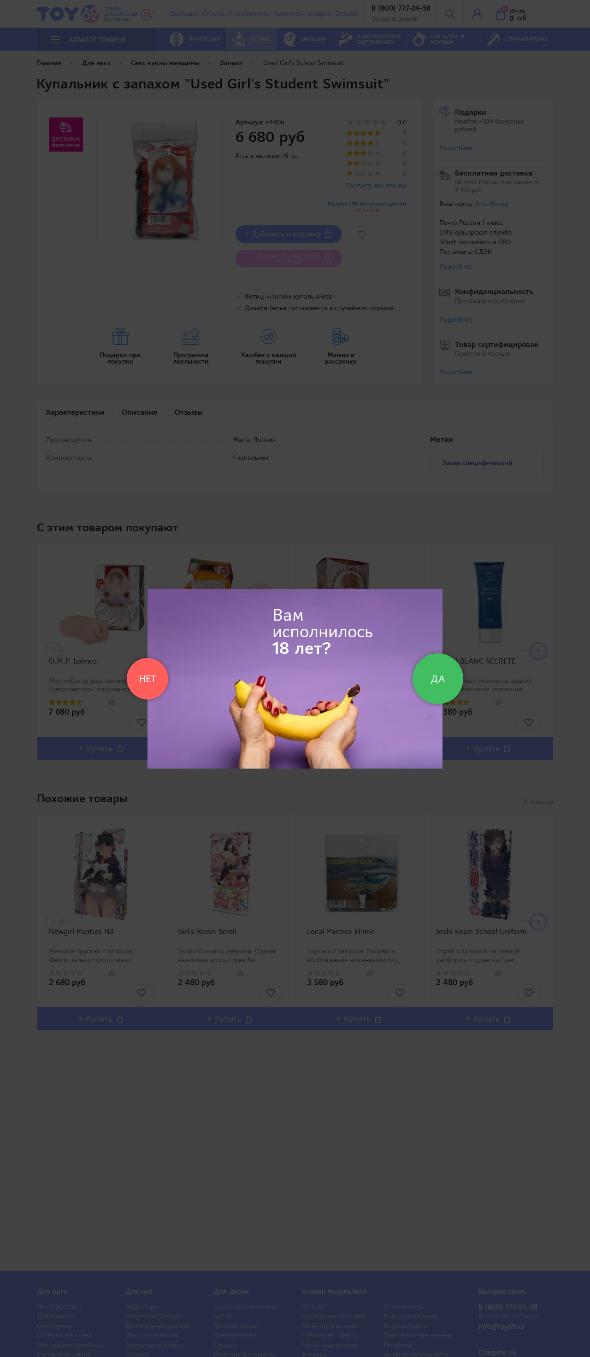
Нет (147, 679)
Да (438, 679)
